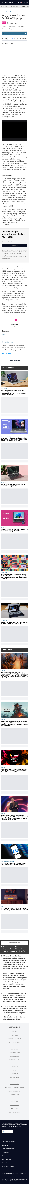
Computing (4, 11)
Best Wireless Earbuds (14, 1091)
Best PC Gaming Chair (14, 1059)
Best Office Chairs (14, 1094)
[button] (27, 2)
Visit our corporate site (14, 1126)
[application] (14, 129)
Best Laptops (14, 1049)
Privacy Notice (22, 251)
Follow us (16, 38)
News (3, 22)
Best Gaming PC (14, 1056)
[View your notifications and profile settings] (18, 2)
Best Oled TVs (14, 1073)
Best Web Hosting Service (14, 1038)
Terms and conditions (8, 1148)
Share (5, 38)
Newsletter (24, 38)
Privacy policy (5, 1152)
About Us (4, 1138)
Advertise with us (6, 1159)
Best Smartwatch (14, 1077)
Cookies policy (6, 1156)
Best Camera (14, 1101)
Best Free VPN (14, 1035)
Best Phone (15, 1066)
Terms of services (21, 250)
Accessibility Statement (8, 1166)
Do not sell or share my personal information (14, 1173)
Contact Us (5, 1145)
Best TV (15, 1070)
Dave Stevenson (12, 22)
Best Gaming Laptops (14, 1052)
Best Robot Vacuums (14, 1112)
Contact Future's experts (8, 1141)
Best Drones (14, 1108)
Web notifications (6, 1163)
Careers (4, 1170)
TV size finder (14, 6)
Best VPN (14, 1031)
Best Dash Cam (14, 1105)
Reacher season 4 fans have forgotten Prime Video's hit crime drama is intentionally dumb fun (14, 949)
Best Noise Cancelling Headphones (14, 1087)
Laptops (11, 11)
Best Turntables (14, 1084)
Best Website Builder (14, 1042)
